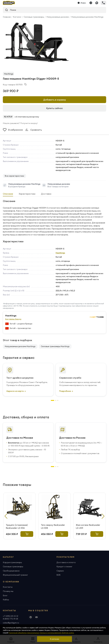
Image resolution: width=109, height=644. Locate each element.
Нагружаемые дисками (57, 17)
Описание (8, 193)
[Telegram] (91, 3)
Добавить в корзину (54, 99)
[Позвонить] (103, 3)
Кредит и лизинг (64, 566)
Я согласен (54, 639)
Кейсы (6, 599)
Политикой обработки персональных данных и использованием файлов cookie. (41, 633)
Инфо (83, 3)
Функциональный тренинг (15, 575)
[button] (52, 400)
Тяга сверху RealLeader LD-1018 (53, 526)
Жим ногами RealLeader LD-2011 (88, 526)
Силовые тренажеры (34, 17)
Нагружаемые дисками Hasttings (87, 17)
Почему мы (8, 591)
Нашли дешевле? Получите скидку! (20, 123)
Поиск (12, 10)
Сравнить (36, 129)
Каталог (17, 17)
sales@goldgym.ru (11, 623)
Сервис (60, 570)
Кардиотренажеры (12, 562)
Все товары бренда (13, 319)
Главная (7, 17)
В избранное (15, 129)
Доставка (46, 193)
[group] (36, 42)
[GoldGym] (9, 3)
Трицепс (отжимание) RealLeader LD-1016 (17, 526)
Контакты (7, 587)
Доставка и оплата (66, 562)
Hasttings (8, 74)
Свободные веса (11, 570)
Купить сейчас (54, 108)
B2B (58, 575)
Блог (5, 595)
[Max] (97, 3)
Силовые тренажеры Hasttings (55, 346)
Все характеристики (14, 176)
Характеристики (27, 193)
